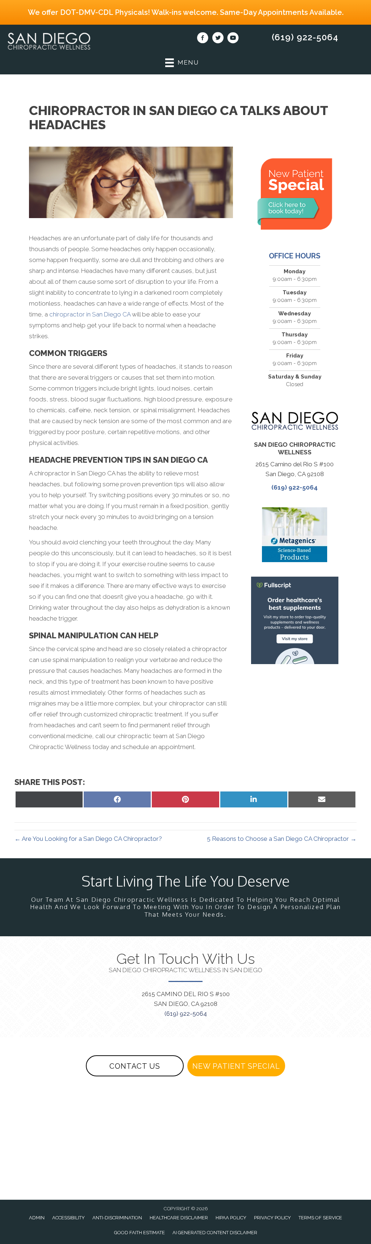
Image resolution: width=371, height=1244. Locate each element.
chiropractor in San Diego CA (89, 314)
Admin (37, 1217)
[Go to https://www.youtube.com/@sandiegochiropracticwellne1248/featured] (233, 39)
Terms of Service (320, 1217)
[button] (135, 1065)
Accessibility (68, 1217)
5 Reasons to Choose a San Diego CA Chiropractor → (282, 838)
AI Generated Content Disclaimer (214, 1232)
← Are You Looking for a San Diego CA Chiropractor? (88, 838)
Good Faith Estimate (139, 1232)
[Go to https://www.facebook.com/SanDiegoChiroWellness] (202, 39)
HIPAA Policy (231, 1217)
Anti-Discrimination (117, 1217)
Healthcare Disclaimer (179, 1217)
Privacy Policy (272, 1217)
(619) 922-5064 (305, 37)
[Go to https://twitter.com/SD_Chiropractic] (218, 39)
